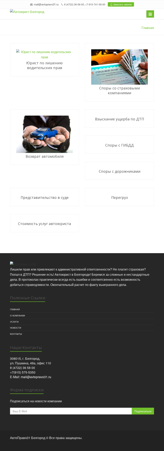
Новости (15, 327)
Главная (15, 309)
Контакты (16, 333)
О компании (17, 315)
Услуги (14, 321)
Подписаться (142, 411)
